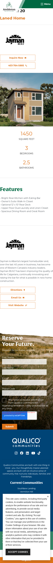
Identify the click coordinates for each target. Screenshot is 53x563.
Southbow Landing (27, 488)
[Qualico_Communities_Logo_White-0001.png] (26, 442)
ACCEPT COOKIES (18, 552)
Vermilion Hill (26, 492)
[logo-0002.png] (9, 6)
